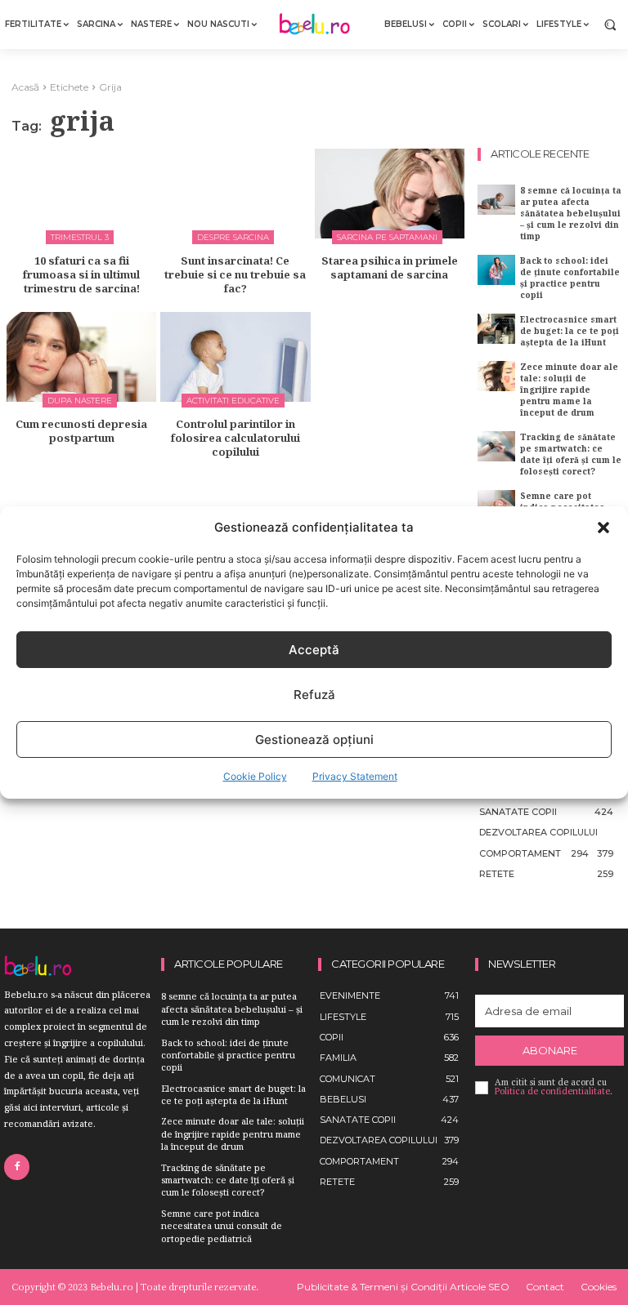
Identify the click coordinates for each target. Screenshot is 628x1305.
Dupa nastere (79, 400)
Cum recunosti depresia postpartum (81, 430)
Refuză (314, 694)
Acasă (25, 87)
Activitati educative (233, 400)
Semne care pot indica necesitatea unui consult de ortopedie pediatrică (221, 1226)
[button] (603, 527)
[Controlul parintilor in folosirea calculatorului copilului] (235, 357)
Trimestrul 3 (80, 237)
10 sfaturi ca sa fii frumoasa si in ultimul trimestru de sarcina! (81, 274)
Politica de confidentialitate (552, 1091)
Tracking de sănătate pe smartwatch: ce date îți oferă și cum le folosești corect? (570, 454)
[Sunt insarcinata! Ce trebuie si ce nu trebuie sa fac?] (235, 193)
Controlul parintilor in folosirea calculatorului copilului (235, 437)
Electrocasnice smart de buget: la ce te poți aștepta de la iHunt (569, 331)
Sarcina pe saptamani (387, 237)
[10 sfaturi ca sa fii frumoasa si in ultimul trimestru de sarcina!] (81, 193)
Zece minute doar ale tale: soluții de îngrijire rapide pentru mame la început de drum (569, 389)
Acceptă (314, 649)
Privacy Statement (354, 776)
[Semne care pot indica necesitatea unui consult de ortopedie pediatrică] (496, 505)
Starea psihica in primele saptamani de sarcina (389, 267)
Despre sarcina (233, 237)
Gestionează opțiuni (314, 739)
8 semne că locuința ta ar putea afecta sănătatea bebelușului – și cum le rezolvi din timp (570, 213)
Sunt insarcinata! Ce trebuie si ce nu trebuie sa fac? (235, 274)
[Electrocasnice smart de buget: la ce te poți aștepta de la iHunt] (496, 329)
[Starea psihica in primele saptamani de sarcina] (389, 193)
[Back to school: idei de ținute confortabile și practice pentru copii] (496, 270)
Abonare (550, 1050)
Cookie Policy (255, 776)
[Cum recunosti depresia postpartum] (81, 357)
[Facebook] (16, 1166)
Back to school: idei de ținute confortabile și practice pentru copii (570, 278)
